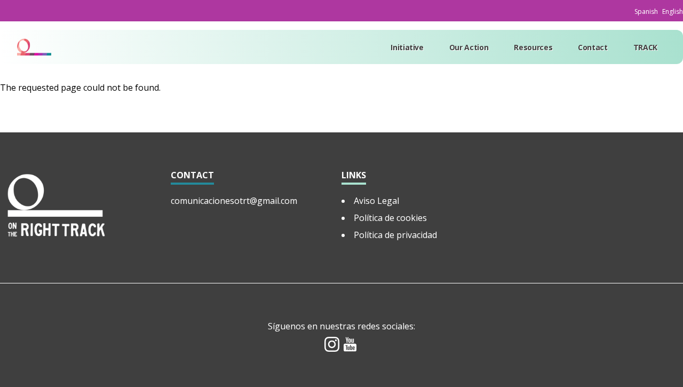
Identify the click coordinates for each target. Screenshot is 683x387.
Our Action (469, 47)
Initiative (407, 47)
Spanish (646, 11)
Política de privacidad (395, 235)
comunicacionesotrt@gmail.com (234, 201)
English (672, 11)
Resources (533, 47)
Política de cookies (390, 218)
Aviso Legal (376, 201)
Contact (593, 47)
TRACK (645, 47)
